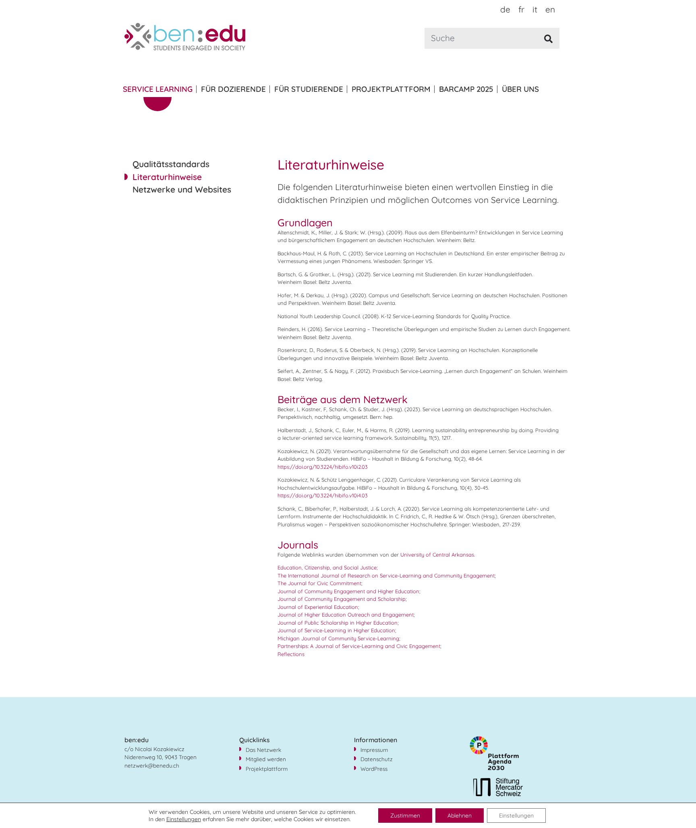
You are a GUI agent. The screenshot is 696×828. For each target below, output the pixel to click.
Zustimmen (405, 815)
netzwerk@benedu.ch (151, 765)
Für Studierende (308, 89)
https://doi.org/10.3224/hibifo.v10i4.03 (323, 495)
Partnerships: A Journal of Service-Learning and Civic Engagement (359, 646)
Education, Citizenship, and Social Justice (327, 567)
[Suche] (549, 39)
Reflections (291, 654)
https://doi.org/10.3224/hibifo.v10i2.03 (323, 467)
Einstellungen (183, 819)
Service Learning (158, 89)
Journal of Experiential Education (318, 607)
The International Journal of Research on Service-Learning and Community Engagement (386, 575)
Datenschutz (376, 759)
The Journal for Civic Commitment (319, 583)
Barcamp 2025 (466, 89)
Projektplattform (391, 89)
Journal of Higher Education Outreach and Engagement (346, 614)
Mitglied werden (266, 759)
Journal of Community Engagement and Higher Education (348, 591)
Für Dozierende (233, 89)
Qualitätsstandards (171, 164)
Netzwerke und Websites (182, 189)
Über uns (520, 89)
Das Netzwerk (263, 749)
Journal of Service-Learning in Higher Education (336, 630)
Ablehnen (459, 815)
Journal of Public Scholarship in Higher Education (338, 622)
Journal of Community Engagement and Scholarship (342, 599)
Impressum (374, 749)
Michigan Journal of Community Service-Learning (338, 638)
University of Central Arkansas (437, 554)
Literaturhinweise (167, 177)
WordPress (373, 768)
